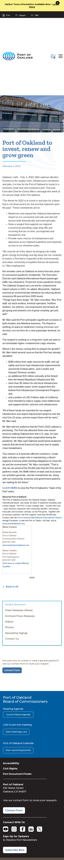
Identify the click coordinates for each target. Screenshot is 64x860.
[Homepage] (17, 59)
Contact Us (12, 638)
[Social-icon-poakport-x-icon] (39, 829)
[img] (53, 56)
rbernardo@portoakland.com (16, 545)
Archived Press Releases (20, 616)
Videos (9, 621)
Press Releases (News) (19, 610)
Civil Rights (10, 768)
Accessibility (11, 763)
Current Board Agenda (18, 714)
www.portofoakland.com (13, 523)
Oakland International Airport (48, 518)
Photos (9, 627)
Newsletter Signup (16, 633)
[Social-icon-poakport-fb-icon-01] (22, 829)
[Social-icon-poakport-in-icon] (31, 829)
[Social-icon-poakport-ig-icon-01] (14, 829)
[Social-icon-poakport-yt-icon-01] (5, 829)
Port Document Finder (17, 774)
